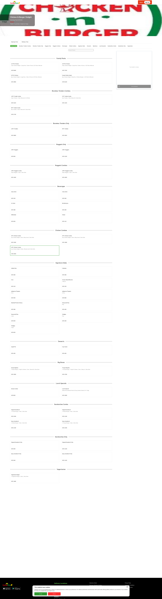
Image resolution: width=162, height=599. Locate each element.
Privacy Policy (128, 583)
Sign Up (147, 2)
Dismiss (54, 593)
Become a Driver (93, 583)
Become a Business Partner (95, 585)
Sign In (141, 2)
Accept (40, 593)
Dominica (56, 596)
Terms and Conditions (129, 585)
